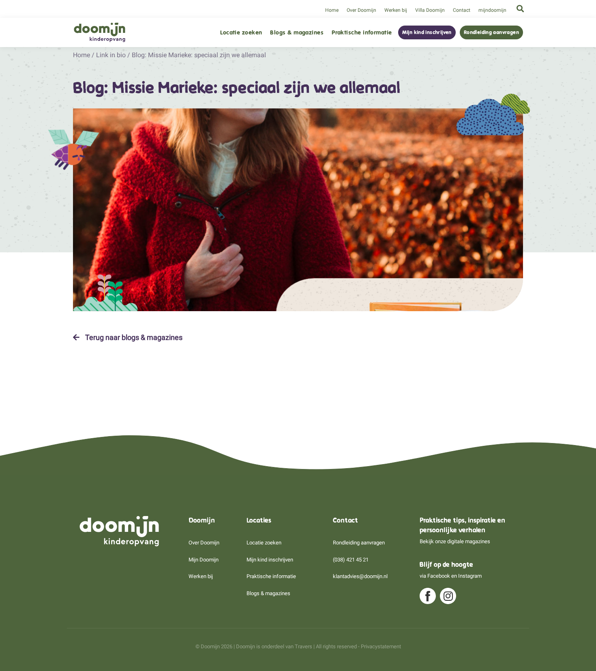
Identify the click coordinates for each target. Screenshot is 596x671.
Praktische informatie (362, 33)
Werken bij (395, 10)
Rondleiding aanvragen (491, 32)
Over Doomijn (361, 10)
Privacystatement (381, 646)
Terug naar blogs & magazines (133, 337)
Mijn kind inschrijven (427, 32)
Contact (461, 10)
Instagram (470, 576)
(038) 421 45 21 (351, 560)
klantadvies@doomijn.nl (360, 576)
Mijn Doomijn (204, 560)
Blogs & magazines (297, 33)
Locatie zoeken (241, 33)
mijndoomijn (492, 10)
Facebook (438, 576)
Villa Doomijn (430, 10)
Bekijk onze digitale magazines (455, 541)
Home (332, 10)
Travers (303, 646)
